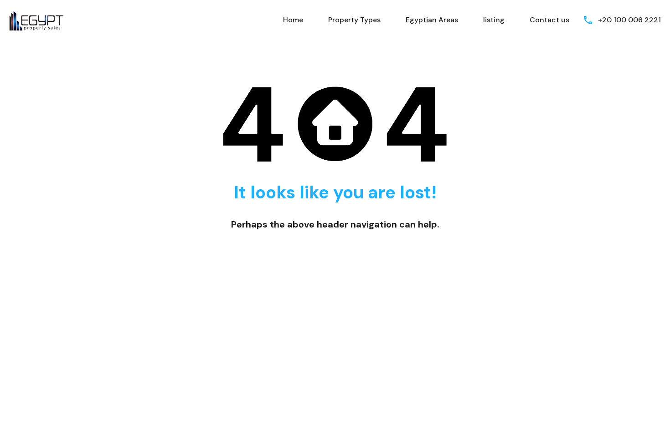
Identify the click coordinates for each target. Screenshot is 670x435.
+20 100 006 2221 (629, 20)
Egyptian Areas (432, 20)
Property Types (354, 20)
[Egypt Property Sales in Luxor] (36, 19)
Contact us (549, 20)
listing (494, 20)
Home (293, 20)
